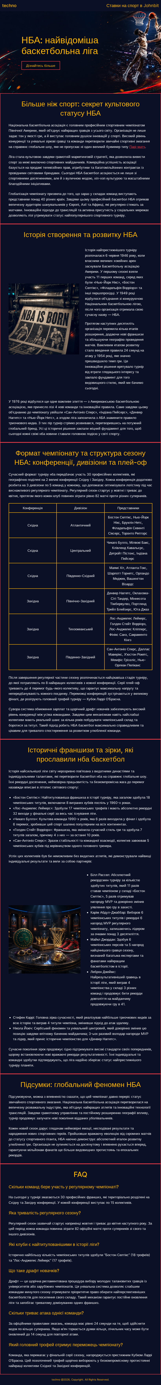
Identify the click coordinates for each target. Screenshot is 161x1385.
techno (9, 5)
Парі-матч (137, 147)
